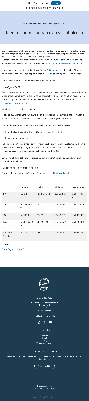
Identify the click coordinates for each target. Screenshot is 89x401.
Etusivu (25, 24)
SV (47, 3)
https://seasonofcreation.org (68, 63)
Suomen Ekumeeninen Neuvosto (44, 8)
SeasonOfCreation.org (50, 70)
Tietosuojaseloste (44, 386)
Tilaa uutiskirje (44, 366)
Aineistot (32, 24)
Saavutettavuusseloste (44, 388)
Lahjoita (56, 3)
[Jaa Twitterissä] (10, 250)
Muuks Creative (51, 397)
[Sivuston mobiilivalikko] (85, 15)
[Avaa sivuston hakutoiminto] (29, 3)
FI (37, 3)
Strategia (44, 340)
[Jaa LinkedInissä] (16, 250)
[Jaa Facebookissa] (4, 250)
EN (41, 3)
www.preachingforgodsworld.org (58, 173)
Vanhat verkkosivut (44, 343)
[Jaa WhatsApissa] (21, 250)
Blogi (44, 338)
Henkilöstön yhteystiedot (44, 316)
